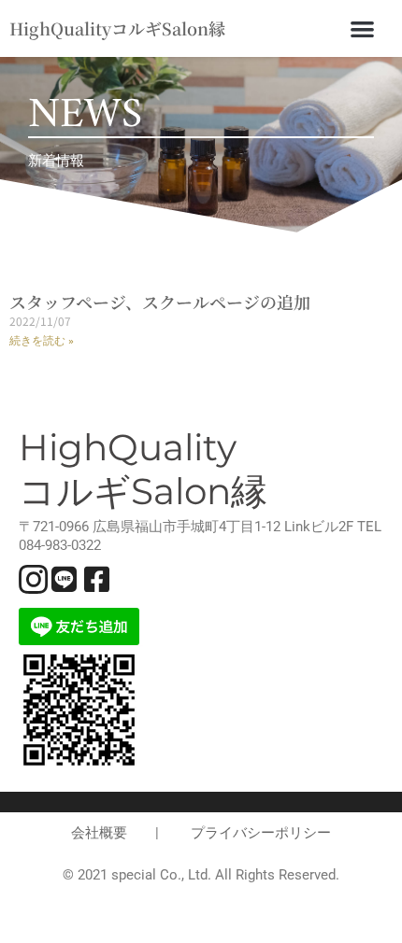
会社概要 (99, 832)
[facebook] (99, 577)
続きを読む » (41, 340)
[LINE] (66, 577)
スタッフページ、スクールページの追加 (159, 301)
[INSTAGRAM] (34, 577)
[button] (362, 28)
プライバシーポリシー (261, 832)
